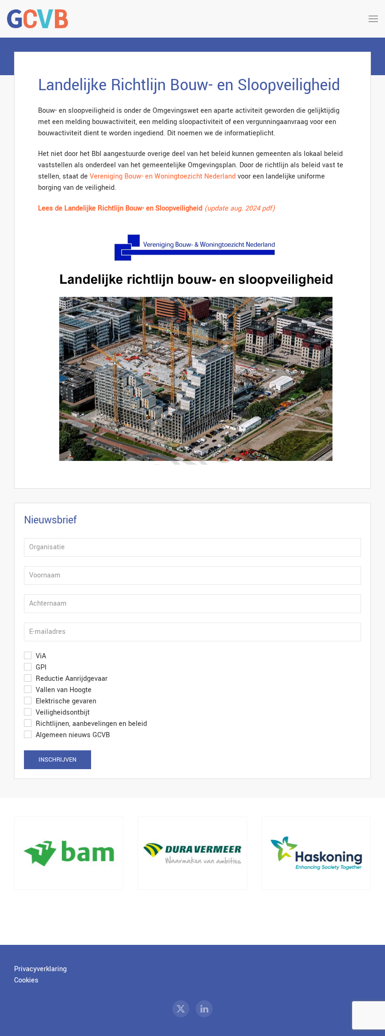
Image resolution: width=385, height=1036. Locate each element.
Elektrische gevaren (65, 701)
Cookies (26, 980)
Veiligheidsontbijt (62, 712)
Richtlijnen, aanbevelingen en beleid (90, 724)
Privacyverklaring (40, 969)
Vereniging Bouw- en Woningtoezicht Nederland (163, 176)
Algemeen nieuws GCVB (72, 735)
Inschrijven (57, 760)
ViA (40, 656)
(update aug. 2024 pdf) (239, 208)
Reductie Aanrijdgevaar (71, 679)
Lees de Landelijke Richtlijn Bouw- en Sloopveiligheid (121, 208)
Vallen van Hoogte (63, 690)
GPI (40, 667)
